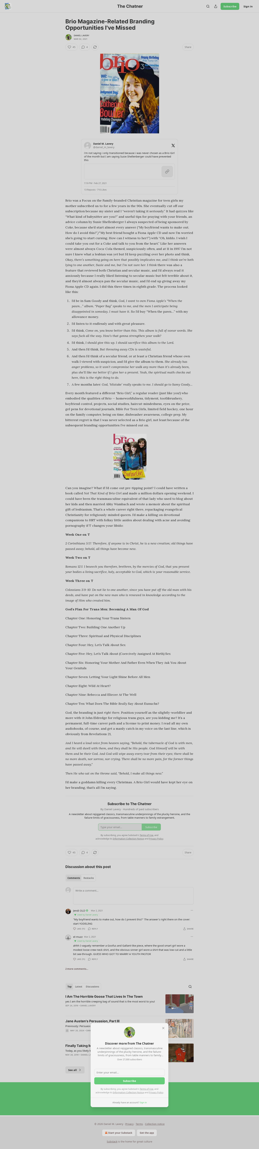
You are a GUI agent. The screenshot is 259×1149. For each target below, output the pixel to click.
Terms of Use (146, 1088)
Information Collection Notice (128, 1092)
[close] (163, 1028)
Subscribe (129, 1081)
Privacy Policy (156, 1092)
